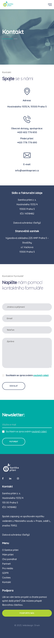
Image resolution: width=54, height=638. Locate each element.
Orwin (37, 625)
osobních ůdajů (39, 431)
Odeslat (14, 386)
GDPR (5, 572)
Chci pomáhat (9, 559)
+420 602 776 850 (27, 132)
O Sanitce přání (10, 550)
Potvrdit (14, 442)
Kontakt (6, 582)
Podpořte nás (27, 613)
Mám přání (7, 554)
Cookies (6, 577)
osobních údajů (41, 375)
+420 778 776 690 (27, 142)
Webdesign (27, 625)
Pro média (7, 568)
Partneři (6, 563)
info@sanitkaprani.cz (27, 170)
